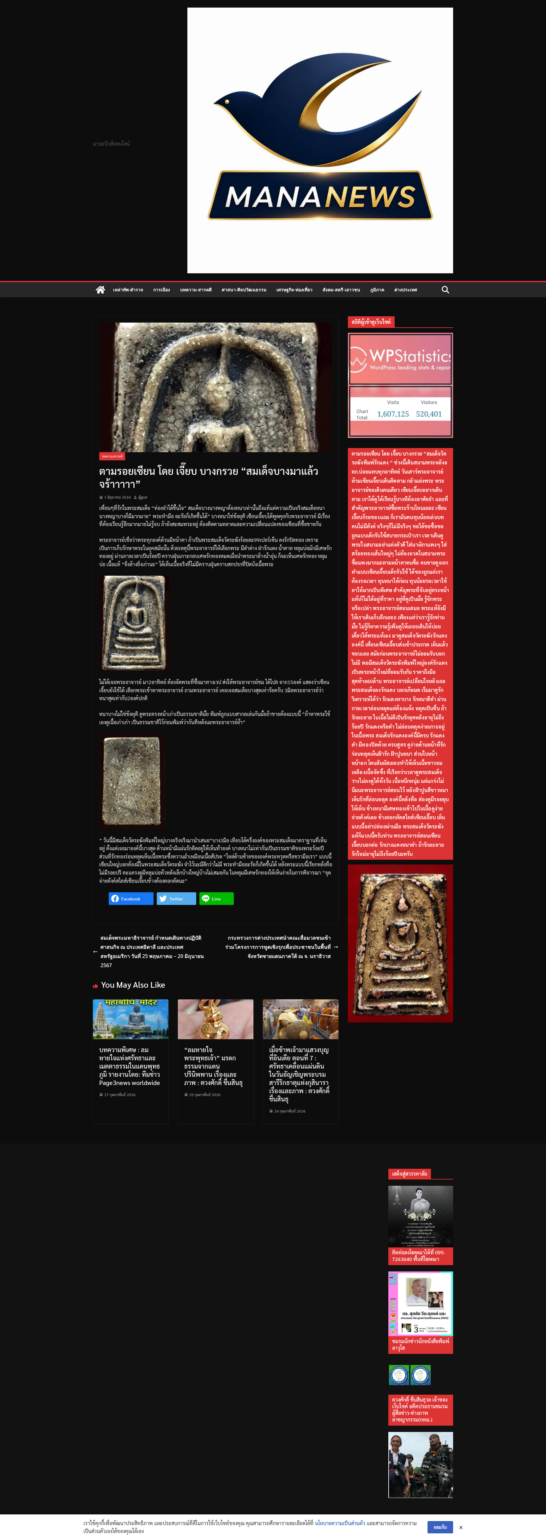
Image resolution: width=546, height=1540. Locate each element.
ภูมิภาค (377, 290)
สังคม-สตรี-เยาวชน (341, 290)
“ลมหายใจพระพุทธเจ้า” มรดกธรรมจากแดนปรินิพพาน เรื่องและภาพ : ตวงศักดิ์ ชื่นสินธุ (213, 1066)
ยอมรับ (440, 1527)
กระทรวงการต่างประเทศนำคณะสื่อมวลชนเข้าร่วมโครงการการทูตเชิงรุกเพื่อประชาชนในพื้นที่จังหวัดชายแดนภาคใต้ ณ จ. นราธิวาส (278, 947)
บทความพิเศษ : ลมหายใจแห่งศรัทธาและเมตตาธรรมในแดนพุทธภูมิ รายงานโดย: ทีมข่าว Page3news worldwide (129, 1066)
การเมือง (161, 290)
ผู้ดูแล (142, 497)
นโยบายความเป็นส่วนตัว (340, 1523)
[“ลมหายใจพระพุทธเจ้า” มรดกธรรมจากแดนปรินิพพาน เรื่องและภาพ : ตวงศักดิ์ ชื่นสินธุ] (215, 1003)
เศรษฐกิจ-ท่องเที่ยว (294, 290)
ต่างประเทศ (405, 290)
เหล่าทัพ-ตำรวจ (128, 290)
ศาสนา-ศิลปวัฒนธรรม (244, 290)
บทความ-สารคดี (196, 290)
